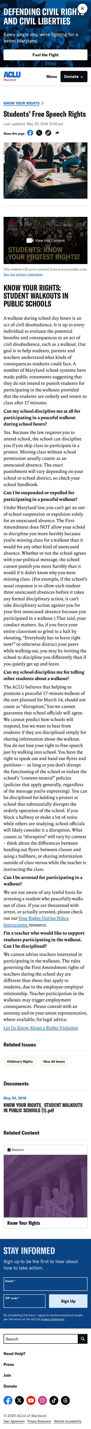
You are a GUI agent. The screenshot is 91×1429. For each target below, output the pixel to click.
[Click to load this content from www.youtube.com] (45, 240)
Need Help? (14, 1353)
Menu (51, 76)
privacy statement (52, 1319)
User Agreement (14, 1421)
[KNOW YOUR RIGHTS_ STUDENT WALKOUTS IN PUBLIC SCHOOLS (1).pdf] (45, 1106)
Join (7, 1375)
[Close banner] (82, 8)
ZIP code (12, 1298)
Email (10, 1281)
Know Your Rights (22, 103)
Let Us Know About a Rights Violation (41, 1027)
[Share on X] (39, 134)
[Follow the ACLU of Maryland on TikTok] (53, 1401)
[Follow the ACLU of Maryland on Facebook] (8, 1401)
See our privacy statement (23, 274)
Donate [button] (71, 76)
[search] (82, 1339)
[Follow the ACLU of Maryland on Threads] (65, 1401)
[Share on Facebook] (30, 134)
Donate (10, 1386)
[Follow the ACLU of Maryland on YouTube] (31, 1401)
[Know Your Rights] (45, 1186)
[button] (48, 133)
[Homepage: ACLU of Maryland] (19, 77)
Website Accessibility (67, 1421)
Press (9, 1364)
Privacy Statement (39, 1421)
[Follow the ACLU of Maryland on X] (19, 1401)
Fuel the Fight (45, 54)
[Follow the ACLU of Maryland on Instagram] (42, 1401)
